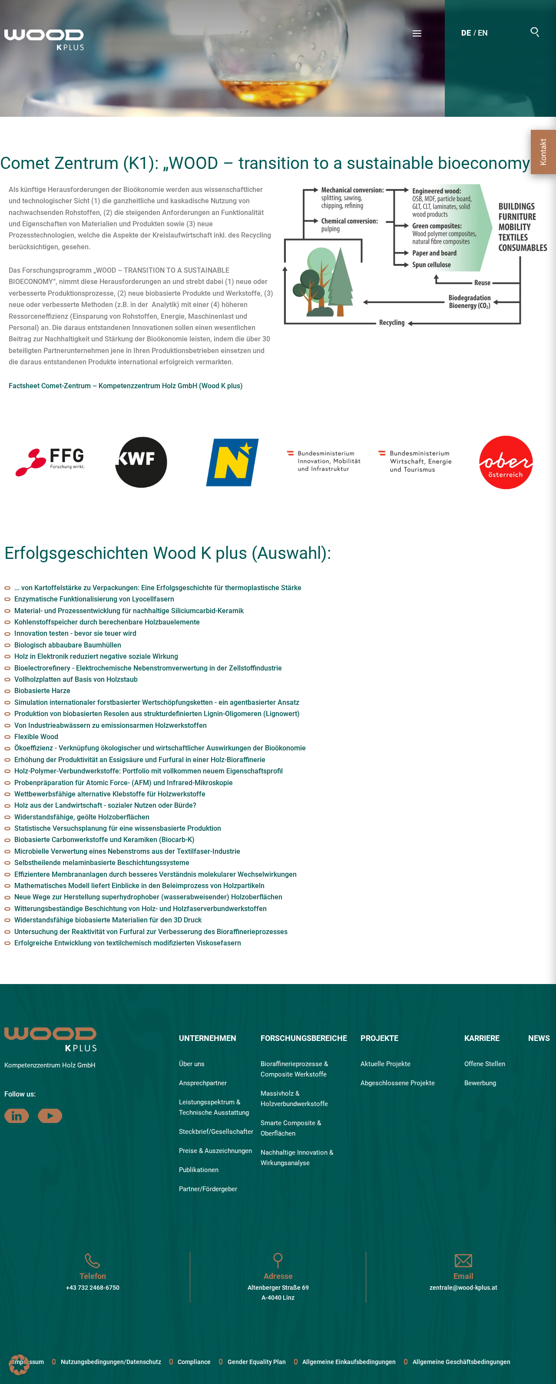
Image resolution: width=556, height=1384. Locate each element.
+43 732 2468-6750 (92, 1287)
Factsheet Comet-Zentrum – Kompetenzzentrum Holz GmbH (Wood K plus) (126, 386)
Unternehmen (207, 1038)
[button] (534, 32)
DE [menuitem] (466, 32)
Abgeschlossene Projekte (398, 1083)
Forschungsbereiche (304, 1038)
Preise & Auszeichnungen (215, 1151)
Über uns (192, 1064)
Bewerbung (480, 1083)
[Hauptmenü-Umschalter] (417, 33)
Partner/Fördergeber (208, 1189)
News (539, 1038)
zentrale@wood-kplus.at (463, 1287)
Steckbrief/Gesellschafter (216, 1132)
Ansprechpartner (203, 1083)
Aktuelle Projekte (385, 1064)
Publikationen (198, 1170)
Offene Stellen (484, 1064)
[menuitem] (466, 34)
